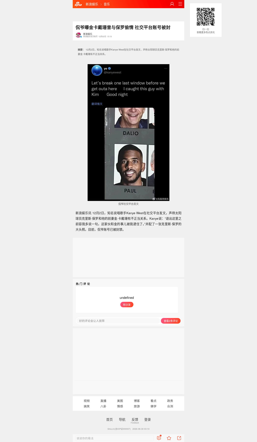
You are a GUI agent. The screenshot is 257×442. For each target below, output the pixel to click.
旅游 (137, 406)
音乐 (107, 4)
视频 (87, 400)
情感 (120, 406)
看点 (153, 400)
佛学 (153, 406)
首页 (109, 419)
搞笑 (87, 406)
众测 (170, 406)
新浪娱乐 (92, 4)
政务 (170, 400)
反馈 (135, 419)
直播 (103, 400)
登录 (147, 419)
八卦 (103, 406)
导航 (122, 419)
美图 (120, 400)
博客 (137, 400)
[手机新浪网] (78, 4)
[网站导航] (180, 4)
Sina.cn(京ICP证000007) (119, 428)
